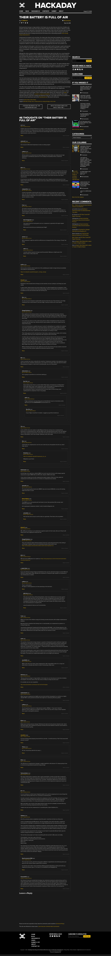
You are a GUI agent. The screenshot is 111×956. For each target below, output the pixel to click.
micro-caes (52, 101)
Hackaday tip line (43, 97)
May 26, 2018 (67, 23)
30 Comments (85, 119)
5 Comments (85, 169)
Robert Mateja (25, 498)
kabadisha (23, 735)
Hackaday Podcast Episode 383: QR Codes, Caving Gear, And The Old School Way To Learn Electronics (85, 149)
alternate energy (27, 101)
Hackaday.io (35, 11)
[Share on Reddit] (25, 22)
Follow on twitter (75, 69)
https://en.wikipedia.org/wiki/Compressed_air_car (34, 456)
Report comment (66, 135)
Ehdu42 (22, 280)
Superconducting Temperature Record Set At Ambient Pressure (81, 220)
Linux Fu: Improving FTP (85, 191)
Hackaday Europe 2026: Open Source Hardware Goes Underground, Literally (85, 106)
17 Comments (85, 93)
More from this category (78, 129)
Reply (22, 135)
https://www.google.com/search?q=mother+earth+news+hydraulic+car (38, 545)
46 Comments (67, 20)
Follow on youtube (78, 69)
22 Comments (85, 100)
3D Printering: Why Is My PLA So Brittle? (85, 173)
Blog (27, 11)
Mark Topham (75, 237)
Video (33, 940)
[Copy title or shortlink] (27, 23)
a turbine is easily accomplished (42, 94)
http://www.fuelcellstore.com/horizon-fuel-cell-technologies (34, 684)
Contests (45, 11)
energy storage (46, 101)
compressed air (38, 101)
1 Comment (84, 155)
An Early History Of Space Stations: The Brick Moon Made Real (86, 88)
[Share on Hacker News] (23, 22)
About (61, 11)
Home (21, 11)
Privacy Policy (66, 949)
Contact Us (35, 946)
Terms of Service (73, 949)
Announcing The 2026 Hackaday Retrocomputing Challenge (85, 184)
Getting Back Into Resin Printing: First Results (85, 123)
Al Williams (24, 20)
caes (33, 101)
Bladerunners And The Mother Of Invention (85, 115)
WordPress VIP (58, 952)
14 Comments (85, 188)
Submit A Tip (35, 942)
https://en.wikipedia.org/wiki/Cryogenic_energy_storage (33, 272)
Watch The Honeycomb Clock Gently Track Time (59, 106)
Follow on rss (80, 69)
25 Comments (85, 126)
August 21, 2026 (88, 11)
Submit (54, 11)
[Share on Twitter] (21, 22)
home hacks (27, 99)
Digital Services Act (81, 949)
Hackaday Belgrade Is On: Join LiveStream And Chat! (31, 106)
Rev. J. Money (75, 205)
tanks (65, 92)
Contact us (82, 69)
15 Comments (85, 195)
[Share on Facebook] (20, 22)
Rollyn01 (23, 527)
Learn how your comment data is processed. (48, 926)
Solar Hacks (33, 99)
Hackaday (55, 5)
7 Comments (85, 111)
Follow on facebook (73, 69)
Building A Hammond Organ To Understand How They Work (81, 210)
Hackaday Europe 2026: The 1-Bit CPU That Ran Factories (85, 97)
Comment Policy (60, 923)
